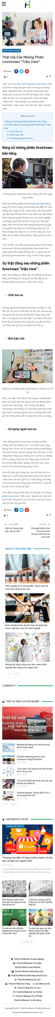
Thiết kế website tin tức (29, 988)
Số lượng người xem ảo (20, 138)
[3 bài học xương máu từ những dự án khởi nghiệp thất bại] (41, 888)
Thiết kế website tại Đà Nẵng (27, 1000)
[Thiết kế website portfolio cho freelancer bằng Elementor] (8, 759)
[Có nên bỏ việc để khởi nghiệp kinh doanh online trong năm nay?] (14, 917)
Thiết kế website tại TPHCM (29, 996)
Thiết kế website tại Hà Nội (29, 992)
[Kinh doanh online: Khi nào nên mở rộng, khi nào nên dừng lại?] (14, 888)
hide (32, 116)
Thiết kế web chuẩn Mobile (27, 967)
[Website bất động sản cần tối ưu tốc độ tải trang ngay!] (8, 747)
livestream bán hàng (34, 203)
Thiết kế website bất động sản (29, 971)
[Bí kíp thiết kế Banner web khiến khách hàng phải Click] (27, 723)
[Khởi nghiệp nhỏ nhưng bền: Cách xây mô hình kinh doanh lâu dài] (27, 568)
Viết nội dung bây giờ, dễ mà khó (14, 530)
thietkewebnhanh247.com (32, 1012)
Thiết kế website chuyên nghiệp (29, 959)
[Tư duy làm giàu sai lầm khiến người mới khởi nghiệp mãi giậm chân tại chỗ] (41, 917)
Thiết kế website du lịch (28, 979)
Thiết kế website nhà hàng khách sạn (29, 975)
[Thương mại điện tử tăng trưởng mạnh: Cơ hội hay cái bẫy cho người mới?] (27, 839)
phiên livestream (10, 495)
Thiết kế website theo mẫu (29, 963)
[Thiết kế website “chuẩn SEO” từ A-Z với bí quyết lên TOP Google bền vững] (8, 796)
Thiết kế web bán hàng (19, 984)
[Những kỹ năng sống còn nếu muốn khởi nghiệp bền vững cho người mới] (27, 647)
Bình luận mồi (15, 134)
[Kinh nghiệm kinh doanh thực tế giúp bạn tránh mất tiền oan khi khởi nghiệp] (27, 608)
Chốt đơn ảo (14, 131)
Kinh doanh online (11, 51)
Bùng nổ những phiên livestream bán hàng (25, 121)
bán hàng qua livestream (34, 83)
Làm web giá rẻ (42, 984)
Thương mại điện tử (14, 826)
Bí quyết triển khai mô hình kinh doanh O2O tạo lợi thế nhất (40, 532)
